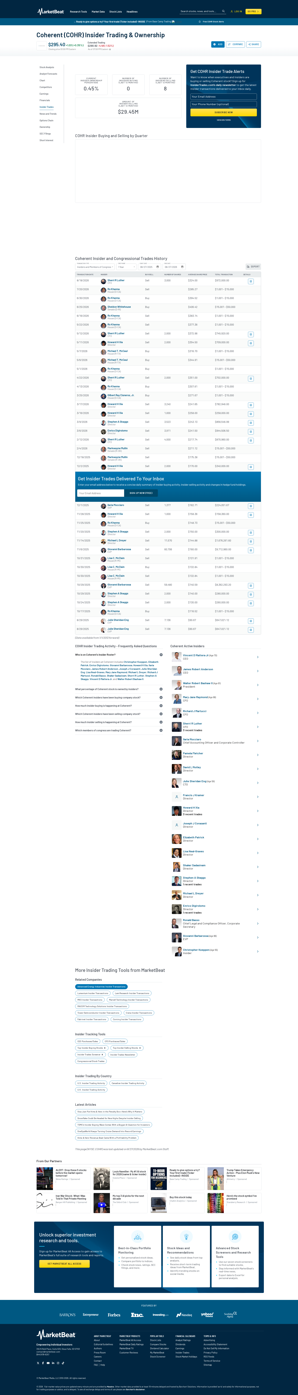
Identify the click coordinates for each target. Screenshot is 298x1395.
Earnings (180, 1348)
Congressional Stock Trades (91, 1061)
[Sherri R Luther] (103, 281)
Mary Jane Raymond (116, 672)
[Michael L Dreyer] (103, 541)
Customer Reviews (129, 1352)
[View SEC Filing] (251, 281)
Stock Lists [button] (115, 11)
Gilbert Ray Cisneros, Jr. (121, 395)
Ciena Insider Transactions (139, 1012)
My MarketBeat (157, 1352)
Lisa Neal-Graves (95, 672)
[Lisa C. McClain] (103, 559)
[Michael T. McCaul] (103, 352)
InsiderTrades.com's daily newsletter (213, 85)
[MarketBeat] (50, 11)
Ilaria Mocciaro (116, 504)
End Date (167, 263)
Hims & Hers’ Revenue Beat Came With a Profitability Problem (106, 1137)
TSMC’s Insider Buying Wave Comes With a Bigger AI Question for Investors (113, 1124)
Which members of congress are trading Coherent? (103, 730)
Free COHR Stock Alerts (213, 21)
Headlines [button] (132, 11)
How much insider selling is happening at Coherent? (103, 722)
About (97, 1340)
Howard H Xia (115, 342)
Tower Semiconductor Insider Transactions (98, 1012)
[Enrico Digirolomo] (103, 432)
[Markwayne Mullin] (103, 449)
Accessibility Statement (215, 1344)
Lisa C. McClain (116, 557)
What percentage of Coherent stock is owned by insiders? (106, 689)
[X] (38, 1362)
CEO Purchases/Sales (87, 1041)
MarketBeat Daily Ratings (132, 1344)
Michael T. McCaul (118, 350)
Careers (98, 1356)
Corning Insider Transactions (127, 1019)
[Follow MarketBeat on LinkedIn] (53, 1362)
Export (255, 266)
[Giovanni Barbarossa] (103, 550)
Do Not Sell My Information (216, 1348)
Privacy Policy (210, 1352)
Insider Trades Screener (89, 1054)
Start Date (143, 263)
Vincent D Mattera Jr (101, 678)
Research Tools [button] (78, 11)
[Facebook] (43, 1362)
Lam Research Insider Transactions (132, 993)
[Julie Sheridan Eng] (103, 621)
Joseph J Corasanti (129, 668)
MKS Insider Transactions (89, 999)
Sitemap (208, 1364)
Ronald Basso (98, 675)
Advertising (209, 1340)
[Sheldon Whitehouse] (103, 308)
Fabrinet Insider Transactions (91, 1019)
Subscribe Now (224, 112)
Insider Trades (182, 1352)
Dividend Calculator (159, 1348)
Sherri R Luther (116, 280)
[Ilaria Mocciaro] (103, 506)
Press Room (100, 1352)
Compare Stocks (158, 1344)
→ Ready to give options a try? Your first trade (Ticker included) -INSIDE (109, 21)
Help (102, 1364)
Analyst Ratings (183, 1340)
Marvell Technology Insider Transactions (128, 999)
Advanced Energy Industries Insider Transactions (101, 986)
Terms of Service (212, 1360)
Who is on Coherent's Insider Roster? (95, 654)
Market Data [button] (98, 11)
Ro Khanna (114, 289)
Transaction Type (83, 263)
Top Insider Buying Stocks (90, 1047)
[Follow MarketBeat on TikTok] (63, 1362)
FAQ (96, 1364)
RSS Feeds (209, 1356)
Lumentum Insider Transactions (92, 993)
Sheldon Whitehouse (119, 306)
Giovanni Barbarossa (119, 549)
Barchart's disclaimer (135, 1389)
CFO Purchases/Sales (115, 1041)
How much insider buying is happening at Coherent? (103, 705)
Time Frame (121, 263)
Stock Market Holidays (186, 1356)
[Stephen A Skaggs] (103, 423)
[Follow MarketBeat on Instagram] (58, 1362)
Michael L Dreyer (117, 540)
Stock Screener (157, 1356)
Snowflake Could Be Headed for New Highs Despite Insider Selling (109, 1118)
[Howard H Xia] (103, 343)
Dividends (180, 1344)
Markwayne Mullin (118, 448)
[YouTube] (48, 1362)
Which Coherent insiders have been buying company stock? (107, 697)
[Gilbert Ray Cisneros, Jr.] (103, 396)
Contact (98, 1360)
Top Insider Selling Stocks (126, 1047)
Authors (98, 1348)
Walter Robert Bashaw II (130, 678)
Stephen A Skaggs (118, 421)
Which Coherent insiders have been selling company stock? (107, 713)
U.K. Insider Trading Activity (91, 1089)
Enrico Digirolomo (118, 430)
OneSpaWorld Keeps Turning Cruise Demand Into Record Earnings (109, 1131)
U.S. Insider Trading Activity (91, 1083)
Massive (110, 1386)
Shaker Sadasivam (116, 675)
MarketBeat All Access (130, 1340)
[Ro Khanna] (103, 290)
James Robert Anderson (105, 668)
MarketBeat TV (127, 1348)
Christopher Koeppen (135, 661)
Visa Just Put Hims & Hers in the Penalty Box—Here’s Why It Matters (109, 1111)
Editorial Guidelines (103, 1344)
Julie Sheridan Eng (118, 619)
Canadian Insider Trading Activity (128, 1083)
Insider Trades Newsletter (122, 1054)
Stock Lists (155, 1340)
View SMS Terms (224, 120)
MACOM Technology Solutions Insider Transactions (102, 1006)
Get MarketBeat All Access (64, 1263)
